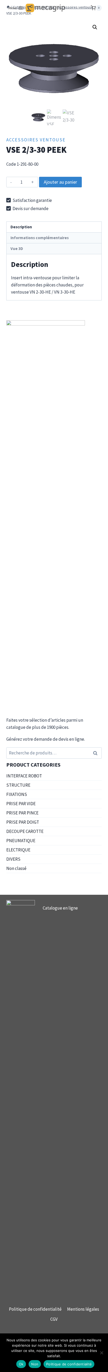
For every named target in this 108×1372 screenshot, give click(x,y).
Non (34, 1364)
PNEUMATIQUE (20, 840)
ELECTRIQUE (18, 850)
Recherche (97, 753)
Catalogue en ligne (60, 908)
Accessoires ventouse (36, 140)
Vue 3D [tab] (16, 248)
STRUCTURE (18, 785)
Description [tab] (21, 226)
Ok (21, 1364)
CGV (54, 1319)
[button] (95, 27)
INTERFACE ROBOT (24, 776)
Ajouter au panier (60, 182)
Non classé (16, 868)
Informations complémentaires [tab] (39, 237)
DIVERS (13, 859)
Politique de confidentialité (35, 1309)
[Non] (101, 1352)
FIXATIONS (16, 794)
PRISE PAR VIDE (21, 803)
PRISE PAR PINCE (22, 813)
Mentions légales (83, 1309)
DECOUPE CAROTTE (25, 831)
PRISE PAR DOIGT (22, 822)
